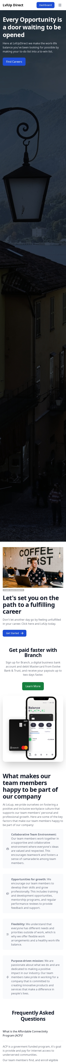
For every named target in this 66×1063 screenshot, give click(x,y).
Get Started (12, 633)
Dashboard (45, 5)
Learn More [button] (33, 686)
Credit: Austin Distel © (13, 590)
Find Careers (14, 62)
